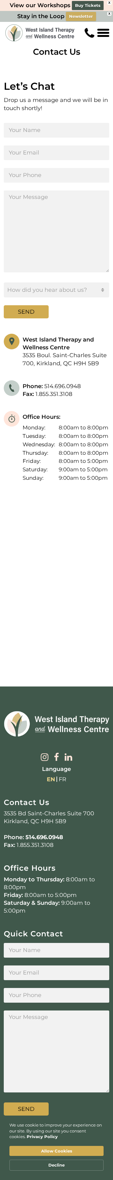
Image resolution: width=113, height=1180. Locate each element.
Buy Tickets (87, 5)
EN (51, 779)
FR (62, 779)
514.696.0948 (44, 837)
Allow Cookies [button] (56, 1150)
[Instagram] (45, 758)
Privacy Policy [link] (42, 1136)
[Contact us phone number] (89, 33)
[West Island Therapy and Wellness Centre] (39, 33)
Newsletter (81, 16)
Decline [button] (56, 1164)
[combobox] (56, 289)
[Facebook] (56, 758)
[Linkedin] (68, 758)
